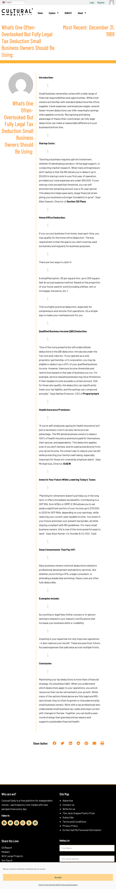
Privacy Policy (70, 825)
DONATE (68, 12)
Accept (58, 877)
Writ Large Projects (12, 855)
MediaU (6, 851)
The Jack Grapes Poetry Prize (79, 813)
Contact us (68, 804)
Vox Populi (7, 860)
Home (40, 12)
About (80, 12)
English (8, 2)
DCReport (7, 847)
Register (101, 2)
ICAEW (67, 463)
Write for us (69, 808)
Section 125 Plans (76, 201)
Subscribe (68, 817)
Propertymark (91, 393)
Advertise (68, 800)
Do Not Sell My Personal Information (82, 829)
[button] (54, 743)
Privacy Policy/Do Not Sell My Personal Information (58, 885)
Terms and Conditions (74, 821)
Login (91, 2)
